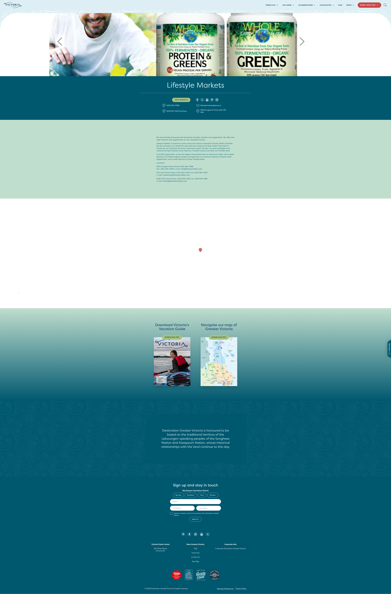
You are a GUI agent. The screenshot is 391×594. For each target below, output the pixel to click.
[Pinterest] (183, 534)
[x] (202, 100)
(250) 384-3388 (173, 105)
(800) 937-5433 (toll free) (177, 111)
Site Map (195, 561)
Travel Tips (195, 553)
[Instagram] (195, 534)
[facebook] (197, 100)
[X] (208, 534)
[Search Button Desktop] (385, 5)
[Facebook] (189, 534)
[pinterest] (212, 100)
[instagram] (217, 100)
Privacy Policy (241, 588)
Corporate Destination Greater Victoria (230, 548)
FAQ (195, 548)
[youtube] (207, 100)
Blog (340, 5)
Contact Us (195, 557)
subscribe (389, 347)
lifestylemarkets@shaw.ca (210, 105)
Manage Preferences (225, 588)
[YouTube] (202, 534)
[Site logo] (12, 5)
